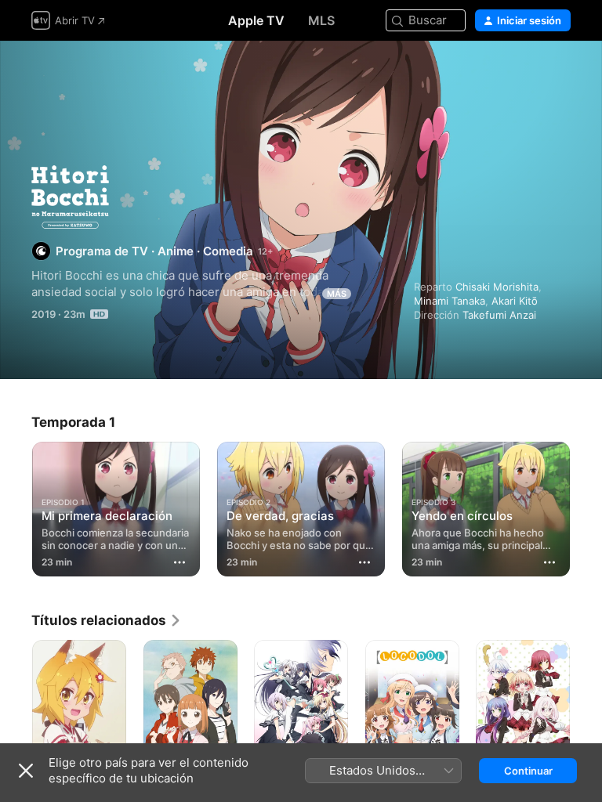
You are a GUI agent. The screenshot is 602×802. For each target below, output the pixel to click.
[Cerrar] (26, 771)
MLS (321, 20)
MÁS (336, 293)
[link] (106, 620)
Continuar (528, 770)
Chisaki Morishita (497, 286)
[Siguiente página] (586, 506)
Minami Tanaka (449, 300)
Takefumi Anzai (499, 315)
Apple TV (256, 20)
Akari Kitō (514, 300)
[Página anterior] (16, 506)
